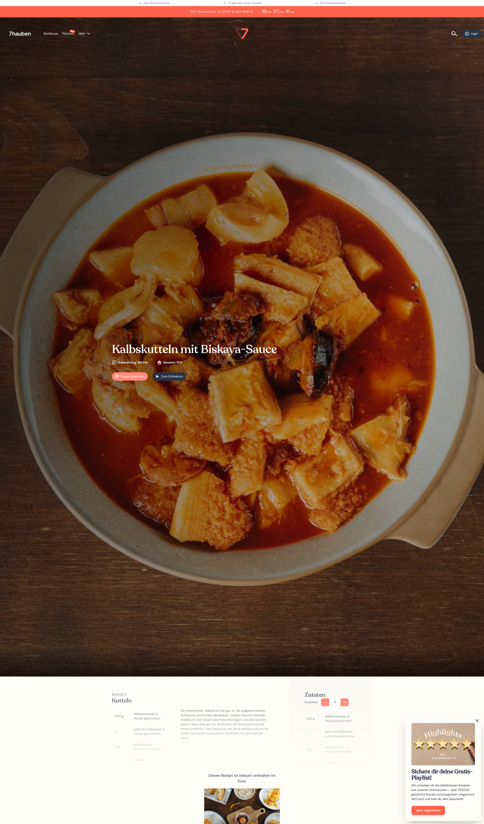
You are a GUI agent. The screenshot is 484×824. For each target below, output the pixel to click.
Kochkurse (51, 34)
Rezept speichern (133, 376)
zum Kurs (242, 817)
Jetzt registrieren (428, 810)
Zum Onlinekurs (172, 376)
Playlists (68, 34)
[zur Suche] (456, 34)
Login (474, 34)
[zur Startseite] (22, 34)
